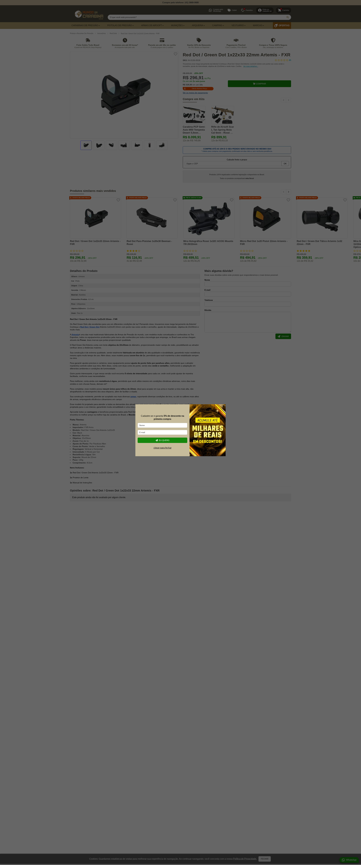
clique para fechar (162, 448)
